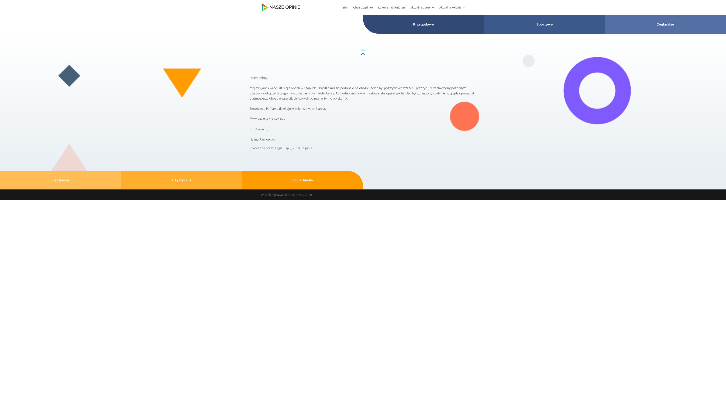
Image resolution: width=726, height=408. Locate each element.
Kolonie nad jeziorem (392, 7)
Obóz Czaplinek (363, 7)
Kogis (278, 148)
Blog (345, 7)
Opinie (307, 148)
